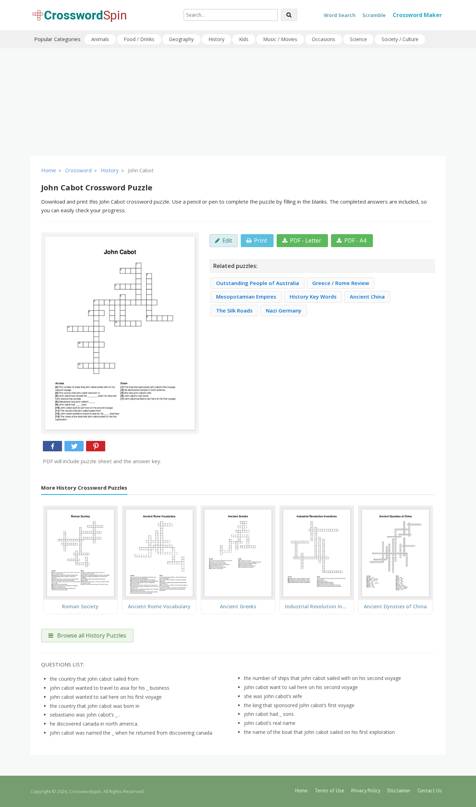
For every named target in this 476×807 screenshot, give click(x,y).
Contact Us (429, 790)
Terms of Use (329, 790)
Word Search (339, 15)
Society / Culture (400, 39)
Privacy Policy (366, 790)
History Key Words (313, 296)
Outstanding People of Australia (257, 282)
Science (358, 39)
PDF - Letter (305, 240)
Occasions (323, 39)
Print (260, 240)
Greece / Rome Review (340, 282)
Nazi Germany (283, 310)
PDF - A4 (355, 240)
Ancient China (367, 296)
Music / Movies (280, 39)
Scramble (374, 15)
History (216, 39)
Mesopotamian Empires (246, 296)
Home (301, 790)
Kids (243, 39)
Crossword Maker (417, 15)
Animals (100, 39)
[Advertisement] (238, 102)
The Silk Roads (234, 310)
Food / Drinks (139, 39)
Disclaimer (398, 790)
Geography (181, 39)
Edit (227, 240)
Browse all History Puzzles (91, 635)
